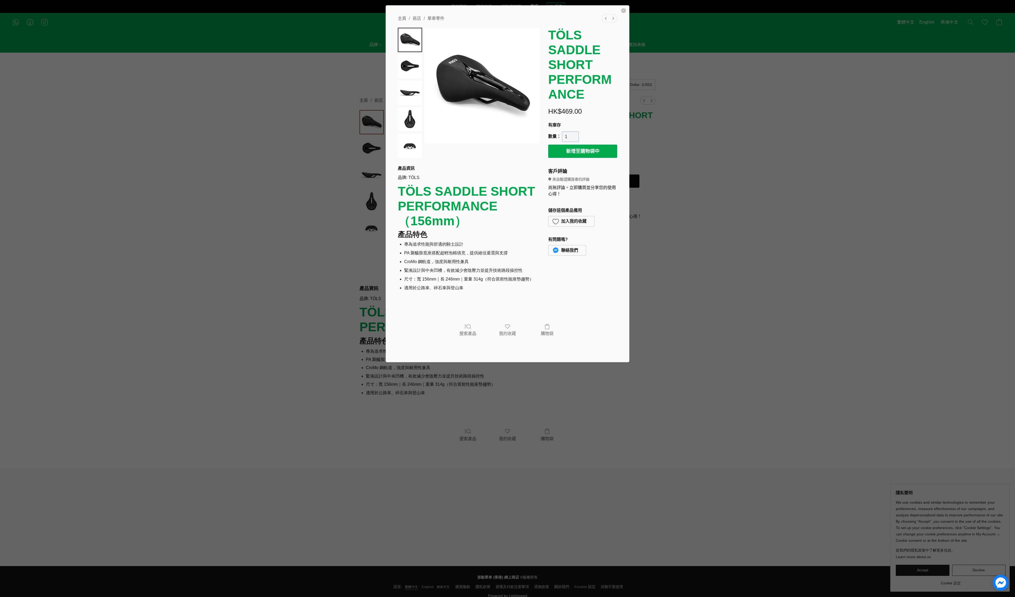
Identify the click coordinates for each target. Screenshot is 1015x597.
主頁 (402, 18)
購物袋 (547, 333)
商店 (417, 18)
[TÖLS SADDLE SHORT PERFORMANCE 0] (410, 40)
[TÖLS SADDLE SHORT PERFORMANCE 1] (410, 66)
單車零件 (435, 18)
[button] (571, 221)
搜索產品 (467, 333)
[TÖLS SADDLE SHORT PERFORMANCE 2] (410, 93)
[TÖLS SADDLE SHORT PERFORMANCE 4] (410, 146)
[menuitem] (606, 18)
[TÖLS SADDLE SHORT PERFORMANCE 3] (410, 119)
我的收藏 (507, 333)
